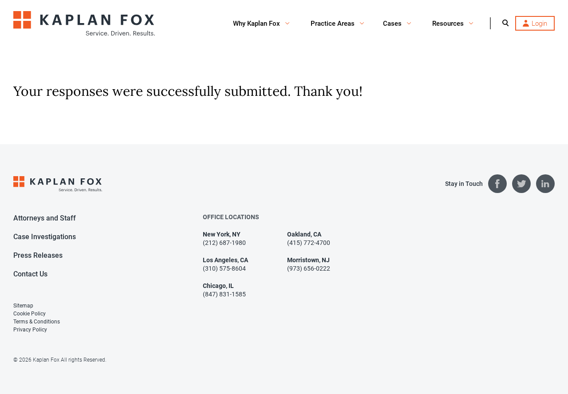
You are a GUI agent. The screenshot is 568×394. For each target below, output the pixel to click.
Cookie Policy (29, 314)
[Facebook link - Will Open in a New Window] (497, 183)
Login (539, 24)
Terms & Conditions (36, 322)
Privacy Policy (30, 330)
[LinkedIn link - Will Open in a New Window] (545, 183)
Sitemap (23, 306)
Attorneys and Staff (44, 218)
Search (505, 22)
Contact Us (30, 274)
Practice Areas (333, 24)
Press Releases (38, 255)
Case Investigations (44, 236)
